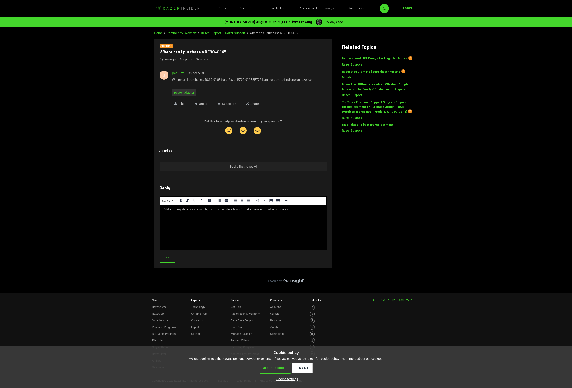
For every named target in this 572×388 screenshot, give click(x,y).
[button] (408, 8)
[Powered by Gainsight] (286, 282)
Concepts (197, 320)
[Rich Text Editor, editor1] (243, 227)
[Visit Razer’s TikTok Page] (312, 340)
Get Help (236, 307)
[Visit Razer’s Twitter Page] (312, 327)
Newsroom (276, 320)
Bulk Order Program (164, 333)
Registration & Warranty (245, 313)
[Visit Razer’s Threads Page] (312, 321)
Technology (198, 307)
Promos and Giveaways (316, 8)
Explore (195, 300)
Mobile (346, 77)
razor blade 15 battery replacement (367, 124)
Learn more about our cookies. (362, 358)
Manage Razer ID (241, 333)
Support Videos (240, 340)
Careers (274, 313)
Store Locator (160, 320)
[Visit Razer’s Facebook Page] (312, 307)
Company (276, 300)
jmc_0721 (179, 73)
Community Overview (182, 33)
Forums (220, 8)
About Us (275, 307)
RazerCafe (158, 313)
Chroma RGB (199, 313)
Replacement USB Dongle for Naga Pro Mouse (375, 58)
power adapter (184, 92)
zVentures (276, 327)
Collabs (195, 333)
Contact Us (277, 333)
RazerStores (159, 307)
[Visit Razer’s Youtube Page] (312, 334)
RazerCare (237, 327)
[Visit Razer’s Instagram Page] (312, 314)
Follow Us (315, 300)
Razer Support (211, 33)
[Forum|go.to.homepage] (177, 8)
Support (246, 8)
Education (158, 340)
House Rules (275, 8)
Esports (195, 327)
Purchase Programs (164, 327)
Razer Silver (357, 8)
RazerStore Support (242, 320)
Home (158, 33)
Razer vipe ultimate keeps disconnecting (371, 71)
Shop (155, 300)
